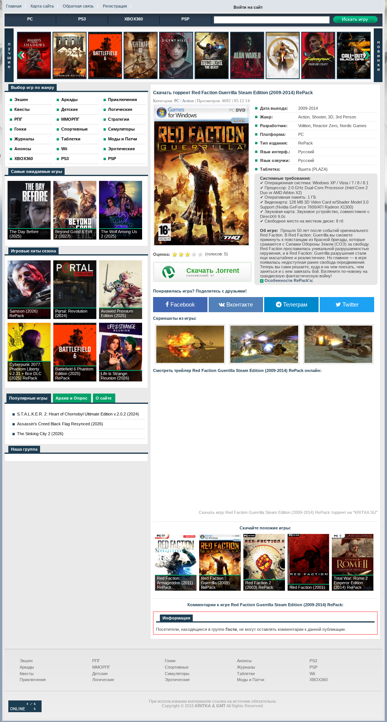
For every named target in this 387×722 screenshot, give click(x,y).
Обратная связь (78, 6)
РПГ (18, 119)
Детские (69, 109)
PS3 (82, 19)
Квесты (21, 109)
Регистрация (115, 6)
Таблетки (70, 139)
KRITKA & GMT (210, 705)
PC (30, 19)
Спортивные (74, 129)
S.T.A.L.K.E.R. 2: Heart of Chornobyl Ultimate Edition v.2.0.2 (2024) (78, 414)
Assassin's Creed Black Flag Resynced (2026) (60, 424)
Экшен (21, 99)
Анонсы (22, 148)
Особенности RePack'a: (289, 280)
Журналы (24, 139)
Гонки (20, 129)
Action (188, 100)
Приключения (122, 99)
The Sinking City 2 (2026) (40, 433)
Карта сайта (42, 6)
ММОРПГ (70, 119)
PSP (185, 19)
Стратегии (118, 119)
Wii (64, 148)
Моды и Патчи (122, 139)
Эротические (121, 148)
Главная (14, 6)
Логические (120, 109)
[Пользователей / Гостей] (25, 710)
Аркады (69, 99)
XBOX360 (133, 19)
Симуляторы (121, 129)
